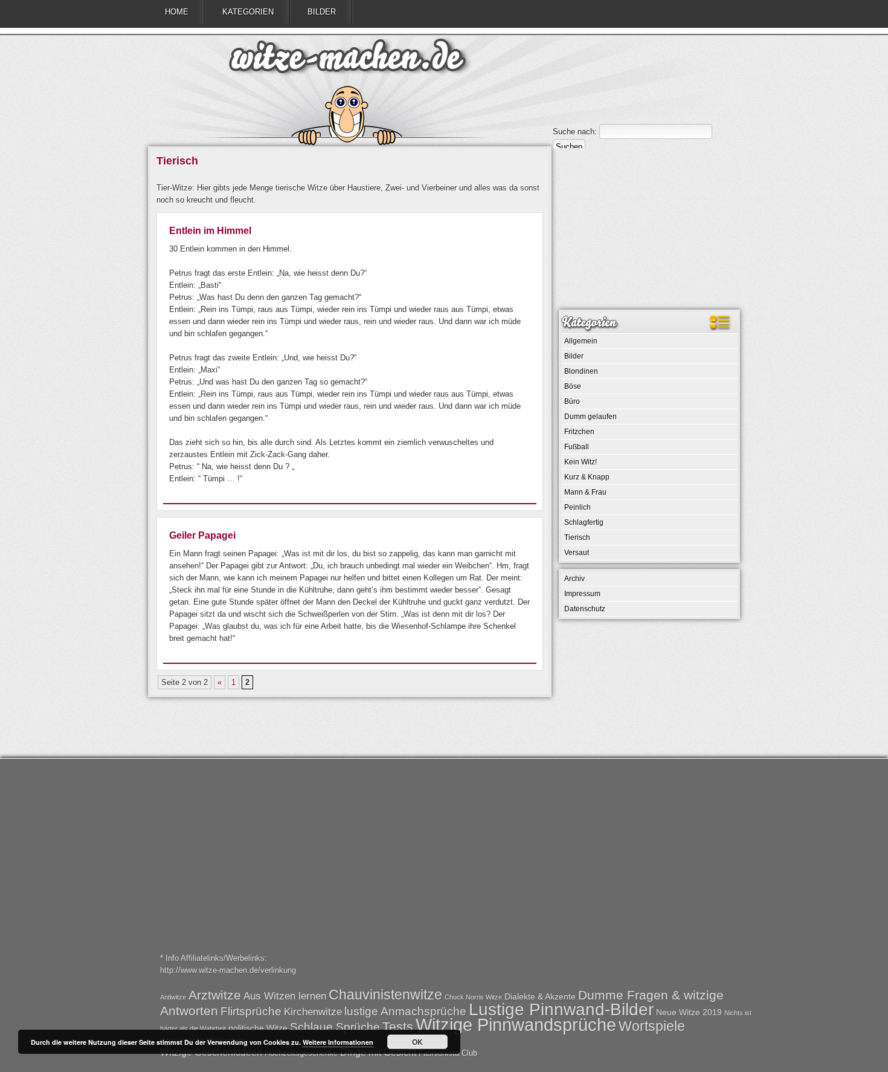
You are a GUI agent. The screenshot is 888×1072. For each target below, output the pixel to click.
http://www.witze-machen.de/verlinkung (228, 970)
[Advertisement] (649, 228)
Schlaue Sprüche (335, 1027)
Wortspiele (652, 1026)
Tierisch (577, 537)
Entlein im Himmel (210, 231)
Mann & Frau (585, 492)
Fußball (576, 447)
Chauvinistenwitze (385, 994)
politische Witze (258, 1028)
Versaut (576, 552)
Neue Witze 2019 (689, 1012)
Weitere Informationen (338, 1042)
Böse (572, 386)
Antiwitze (173, 997)
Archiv (574, 578)
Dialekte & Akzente (540, 996)
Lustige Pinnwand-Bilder (561, 1009)
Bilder (321, 11)
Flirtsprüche (251, 1011)
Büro (572, 401)
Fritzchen (579, 431)
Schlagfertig (583, 522)
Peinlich (577, 507)
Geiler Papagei (202, 535)
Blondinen (581, 371)
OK (417, 1041)
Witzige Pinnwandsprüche (516, 1025)
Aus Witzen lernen (284, 996)
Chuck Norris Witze (473, 997)
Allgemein (580, 341)
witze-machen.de (347, 60)
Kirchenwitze (313, 1012)
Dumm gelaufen (590, 416)
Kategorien (248, 11)
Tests (397, 1026)
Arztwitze (214, 995)
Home (176, 11)
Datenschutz (584, 609)
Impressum (582, 594)
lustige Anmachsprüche (405, 1011)
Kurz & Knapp (587, 477)
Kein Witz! (580, 462)
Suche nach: (575, 131)
